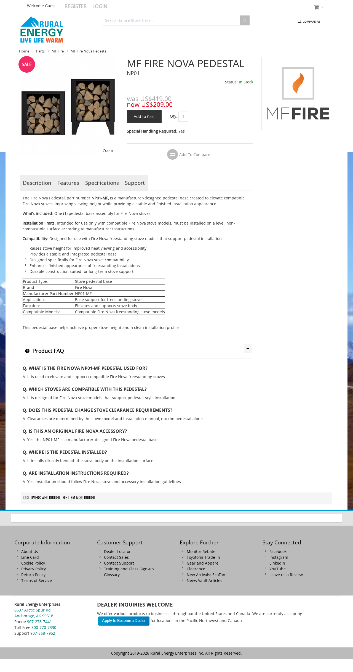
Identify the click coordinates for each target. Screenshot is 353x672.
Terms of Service (36, 580)
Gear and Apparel (203, 563)
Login (100, 6)
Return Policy (33, 574)
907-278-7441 (39, 621)
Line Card (30, 557)
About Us (29, 551)
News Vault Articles (204, 580)
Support (135, 182)
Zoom (108, 150)
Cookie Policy (33, 563)
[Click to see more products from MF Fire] (298, 93)
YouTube (277, 568)
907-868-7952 (42, 633)
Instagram (278, 557)
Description (37, 182)
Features (68, 182)
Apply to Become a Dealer (124, 621)
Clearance (196, 568)
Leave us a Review (286, 574)
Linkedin (277, 563)
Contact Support (119, 563)
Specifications (102, 182)
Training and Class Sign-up (129, 568)
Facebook (278, 551)
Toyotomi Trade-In (203, 557)
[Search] (245, 20)
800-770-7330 (43, 627)
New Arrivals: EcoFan (206, 574)
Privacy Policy (33, 568)
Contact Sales (116, 557)
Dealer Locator (117, 551)
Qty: (173, 116)
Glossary (112, 574)
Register (76, 6)
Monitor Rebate (201, 551)
